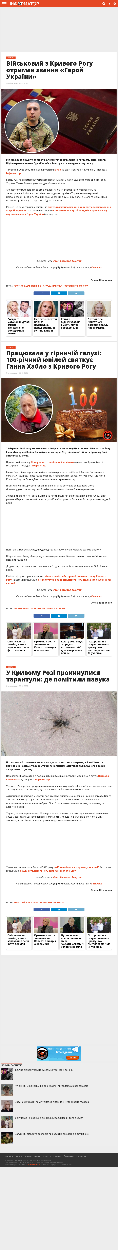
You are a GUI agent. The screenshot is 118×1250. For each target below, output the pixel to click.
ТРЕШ (45, 1156)
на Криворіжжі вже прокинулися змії (76, 867)
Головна (9, 1156)
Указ (58, 169)
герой (17, 286)
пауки (60, 902)
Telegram (77, 589)
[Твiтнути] (76, 292)
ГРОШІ (37, 1156)
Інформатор (13, 173)
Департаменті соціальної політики (52, 462)
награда (57, 286)
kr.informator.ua (33, 1164)
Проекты (81, 1156)
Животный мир (22, 902)
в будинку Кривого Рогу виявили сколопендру (47, 870)
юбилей (60, 608)
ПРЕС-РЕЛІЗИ (55, 1156)
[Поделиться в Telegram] (59, 292)
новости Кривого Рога (75, 286)
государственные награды (36, 286)
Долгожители (21, 608)
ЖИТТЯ (19, 1156)
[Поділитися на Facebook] (42, 292)
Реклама (69, 1156)
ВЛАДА (28, 1156)
